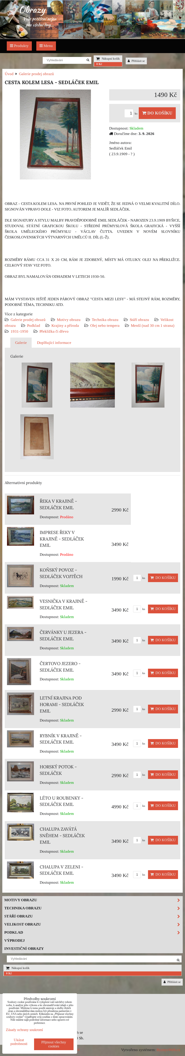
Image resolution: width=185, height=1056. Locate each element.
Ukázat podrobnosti (18, 1042)
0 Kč (99, 64)
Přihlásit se (138, 61)
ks (136, 113)
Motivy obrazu (69, 320)
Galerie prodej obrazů (28, 320)
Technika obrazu (105, 320)
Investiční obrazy (24, 948)
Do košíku (159, 113)
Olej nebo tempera (105, 325)
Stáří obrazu (139, 320)
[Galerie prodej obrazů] (92, 37)
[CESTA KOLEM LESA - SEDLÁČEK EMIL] (55, 135)
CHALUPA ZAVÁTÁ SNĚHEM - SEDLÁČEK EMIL (62, 835)
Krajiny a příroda (65, 325)
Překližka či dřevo (54, 331)
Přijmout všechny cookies (53, 1044)
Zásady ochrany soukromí (24, 1030)
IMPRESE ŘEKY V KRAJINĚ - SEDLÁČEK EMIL (62, 539)
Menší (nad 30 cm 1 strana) (152, 325)
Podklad (33, 325)
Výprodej (14, 940)
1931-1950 (19, 331)
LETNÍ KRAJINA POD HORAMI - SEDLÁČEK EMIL (62, 704)
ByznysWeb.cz (168, 1050)
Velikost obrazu (22, 924)
